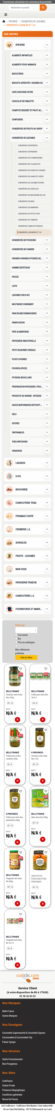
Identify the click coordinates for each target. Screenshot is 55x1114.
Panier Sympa (8, 1041)
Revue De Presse (10, 1099)
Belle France (8, 1011)
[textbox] (26, 630)
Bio (19, 638)
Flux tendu (23, 634)
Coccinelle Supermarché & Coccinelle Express (23, 1032)
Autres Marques (9, 1015)
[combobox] (26, 630)
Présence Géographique (13, 1090)
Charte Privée (8, 1085)
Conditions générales (12, 1094)
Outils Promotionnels (12, 1059)
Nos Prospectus (9, 1063)
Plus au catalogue (26, 642)
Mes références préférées (22, 651)
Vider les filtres (26, 657)
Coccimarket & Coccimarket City (17, 1037)
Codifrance (7, 1080)
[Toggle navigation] (6, 15)
